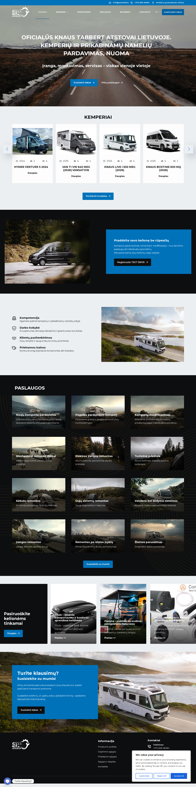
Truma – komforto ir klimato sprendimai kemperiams (171, 619)
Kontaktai (145, 12)
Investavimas (84, 12)
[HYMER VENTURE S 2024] (33, 129)
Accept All (179, 776)
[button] (157, 12)
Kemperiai (61, 12)
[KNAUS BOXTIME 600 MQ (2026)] (163, 129)
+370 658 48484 (142, 2)
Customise (144, 776)
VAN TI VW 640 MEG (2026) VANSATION (76, 168)
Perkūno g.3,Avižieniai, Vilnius (170, 2)
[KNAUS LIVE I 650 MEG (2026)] (120, 129)
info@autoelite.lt (121, 2)
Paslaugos (105, 12)
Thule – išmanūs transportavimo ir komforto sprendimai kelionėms (72, 617)
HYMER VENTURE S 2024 (31, 167)
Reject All (161, 776)
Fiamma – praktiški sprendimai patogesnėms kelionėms (123, 622)
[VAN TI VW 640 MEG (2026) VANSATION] (76, 129)
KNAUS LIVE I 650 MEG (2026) (119, 168)
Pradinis (42, 12)
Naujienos (125, 12)
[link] (32, 153)
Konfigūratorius (173, 12)
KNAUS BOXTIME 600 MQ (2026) (163, 168)
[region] (161, 766)
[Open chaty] (7, 781)
